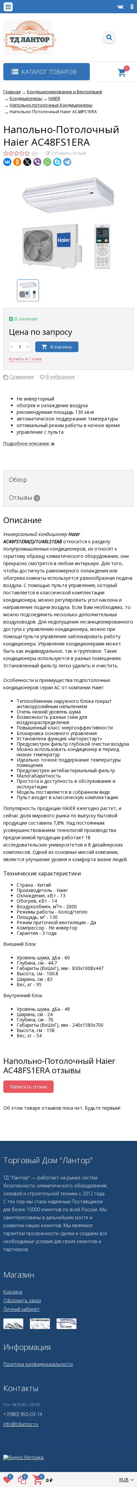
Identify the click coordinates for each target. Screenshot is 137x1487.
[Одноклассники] (17, 162)
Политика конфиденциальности (38, 1364)
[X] (27, 162)
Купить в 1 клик (25, 359)
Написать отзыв (28, 1086)
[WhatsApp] (47, 162)
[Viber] (37, 162)
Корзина (12, 1292)
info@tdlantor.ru (20, 1424)
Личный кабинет (21, 1309)
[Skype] (57, 162)
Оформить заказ (22, 1300)
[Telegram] (67, 162)
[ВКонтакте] (7, 162)
